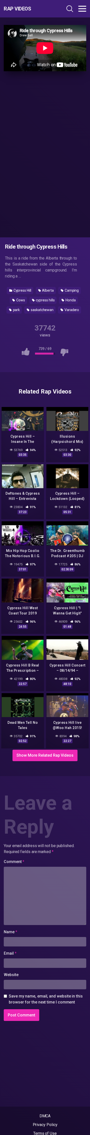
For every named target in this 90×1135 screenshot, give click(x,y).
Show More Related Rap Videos (45, 755)
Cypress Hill (22, 290)
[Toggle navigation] (82, 9)
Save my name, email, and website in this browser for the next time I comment (46, 999)
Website (11, 974)
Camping (71, 290)
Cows (20, 300)
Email (10, 953)
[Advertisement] (45, 153)
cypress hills (45, 300)
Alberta (48, 290)
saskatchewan (42, 310)
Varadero (71, 310)
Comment (14, 861)
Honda (70, 300)
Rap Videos (17, 8)
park (16, 310)
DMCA (45, 1116)
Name (10, 932)
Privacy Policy (45, 1124)
